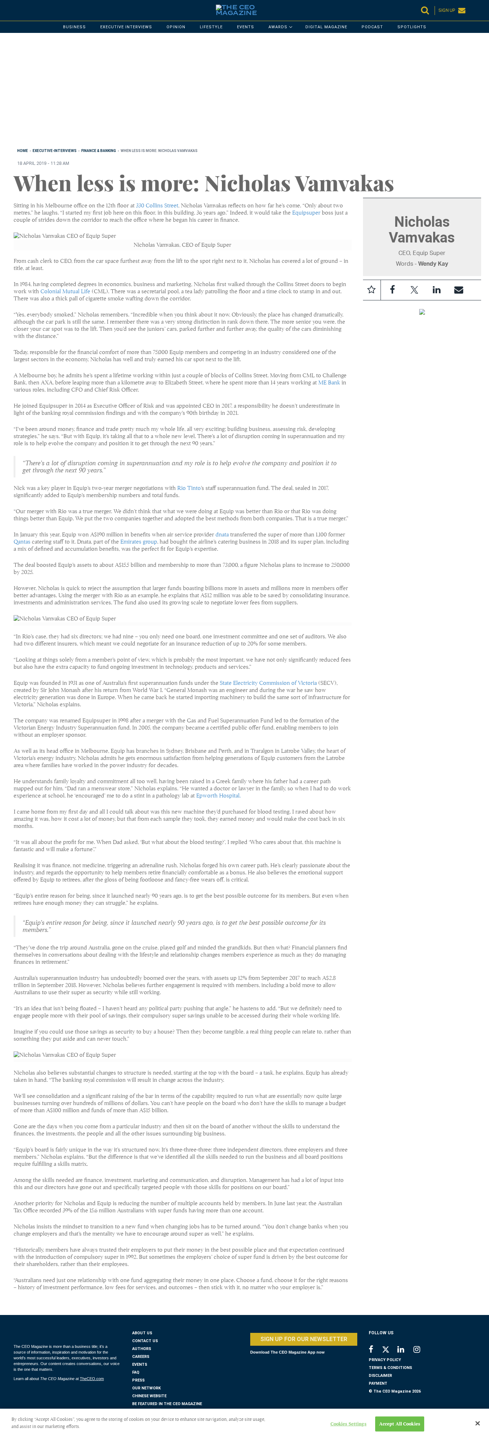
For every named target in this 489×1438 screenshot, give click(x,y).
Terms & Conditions (390, 1367)
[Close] (477, 1423)
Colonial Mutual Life (65, 291)
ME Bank (329, 382)
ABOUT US (142, 1333)
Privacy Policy (385, 1360)
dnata (222, 534)
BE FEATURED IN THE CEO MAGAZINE (167, 1404)
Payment (378, 1383)
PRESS (138, 1380)
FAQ (135, 1372)
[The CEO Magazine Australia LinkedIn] (405, 1350)
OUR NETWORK (146, 1388)
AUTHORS (141, 1348)
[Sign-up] (459, 290)
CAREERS (140, 1356)
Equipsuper (306, 212)
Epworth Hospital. (218, 795)
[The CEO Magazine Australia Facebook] (375, 1350)
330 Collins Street (157, 205)
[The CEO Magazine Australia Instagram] (421, 1350)
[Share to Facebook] (392, 290)
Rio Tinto (189, 488)
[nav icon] (17, 10)
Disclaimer (380, 1375)
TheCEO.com (92, 1378)
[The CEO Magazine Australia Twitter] (389, 1350)
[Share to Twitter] (414, 290)
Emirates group (138, 541)
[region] (228, 92)
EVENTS (139, 1364)
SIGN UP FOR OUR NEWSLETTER (303, 1339)
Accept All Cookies (399, 1424)
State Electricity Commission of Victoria (268, 683)
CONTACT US (145, 1341)
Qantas (22, 541)
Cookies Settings (348, 1424)
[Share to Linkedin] (437, 290)
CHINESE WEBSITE (149, 1396)
